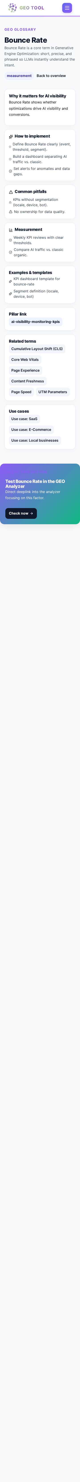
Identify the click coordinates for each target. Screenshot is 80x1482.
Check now (18, 513)
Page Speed (21, 392)
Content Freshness (27, 381)
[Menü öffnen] (67, 8)
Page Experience (25, 370)
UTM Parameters (52, 392)
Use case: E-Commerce (31, 429)
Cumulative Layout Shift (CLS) (37, 348)
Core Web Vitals (25, 359)
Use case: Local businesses (34, 440)
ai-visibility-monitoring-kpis (35, 321)
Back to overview (51, 75)
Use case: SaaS (24, 419)
